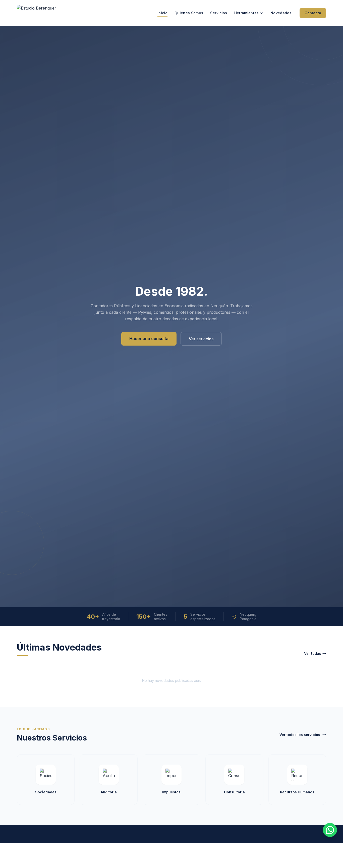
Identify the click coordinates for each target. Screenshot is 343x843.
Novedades (281, 13)
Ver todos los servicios (299, 734)
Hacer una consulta (148, 338)
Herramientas (246, 13)
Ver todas (312, 653)
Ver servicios (201, 338)
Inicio (162, 13)
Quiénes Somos (189, 13)
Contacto (313, 13)
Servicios (218, 13)
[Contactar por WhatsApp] (330, 830)
